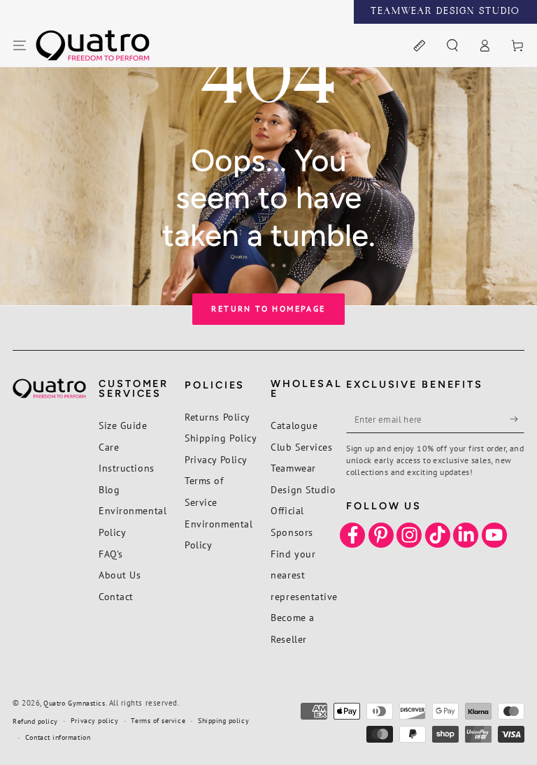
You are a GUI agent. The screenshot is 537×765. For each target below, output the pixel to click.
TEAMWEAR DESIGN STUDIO (445, 12)
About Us (120, 574)
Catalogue (294, 425)
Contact (116, 596)
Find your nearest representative (304, 575)
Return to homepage (268, 308)
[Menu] (19, 46)
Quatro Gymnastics (74, 703)
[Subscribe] (517, 419)
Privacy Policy (216, 459)
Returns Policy (217, 416)
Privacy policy (95, 720)
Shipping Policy (221, 437)
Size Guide (123, 425)
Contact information (57, 737)
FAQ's (111, 553)
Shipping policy (223, 720)
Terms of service (158, 720)
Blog (109, 489)
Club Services (301, 446)
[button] (452, 46)
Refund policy (35, 721)
